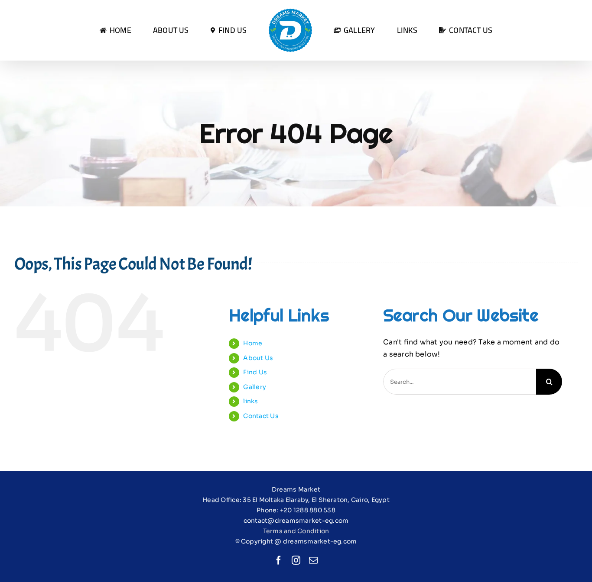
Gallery (254, 387)
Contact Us (260, 416)
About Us (258, 358)
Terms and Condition (296, 531)
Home (252, 343)
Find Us (255, 372)
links (250, 401)
